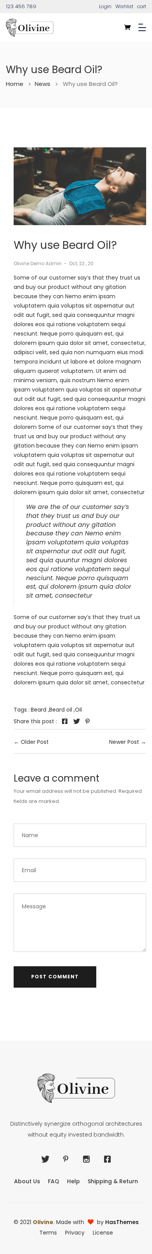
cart (141, 6)
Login (105, 6)
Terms (48, 1233)
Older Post (35, 742)
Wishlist (124, 6)
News (46, 84)
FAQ (53, 1181)
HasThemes (122, 1222)
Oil (78, 710)
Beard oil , (62, 710)
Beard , (40, 710)
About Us (27, 1181)
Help (73, 1181)
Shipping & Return (113, 1181)
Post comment (55, 976)
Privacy (75, 1233)
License (103, 1233)
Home (18, 84)
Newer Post (124, 742)
